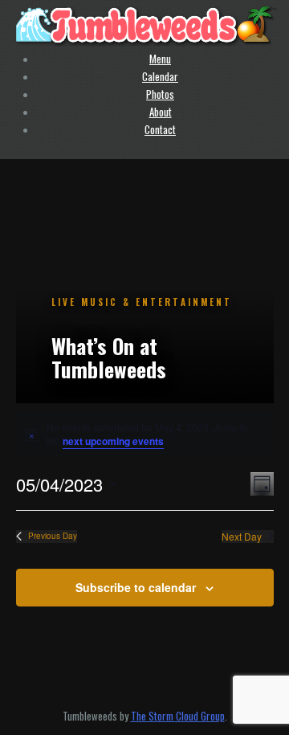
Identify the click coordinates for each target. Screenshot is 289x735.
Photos (160, 94)
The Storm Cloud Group (178, 716)
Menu (160, 59)
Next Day (242, 536)
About (160, 112)
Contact (160, 129)
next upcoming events (113, 441)
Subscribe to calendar (135, 587)
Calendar (160, 76)
